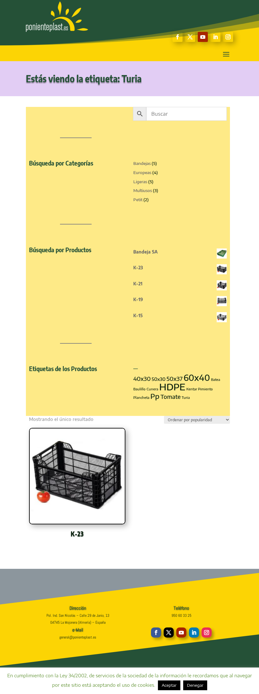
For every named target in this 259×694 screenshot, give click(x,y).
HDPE (172, 386)
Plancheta (141, 397)
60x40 (197, 377)
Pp (155, 396)
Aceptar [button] (169, 685)
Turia (186, 397)
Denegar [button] (195, 685)
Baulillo (139, 389)
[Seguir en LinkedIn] (215, 37)
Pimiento (205, 389)
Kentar (191, 389)
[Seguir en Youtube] (203, 37)
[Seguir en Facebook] (177, 37)
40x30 (142, 378)
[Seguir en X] (190, 37)
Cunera (152, 389)
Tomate (170, 396)
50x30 (159, 379)
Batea (215, 379)
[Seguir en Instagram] (228, 37)
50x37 (174, 378)
